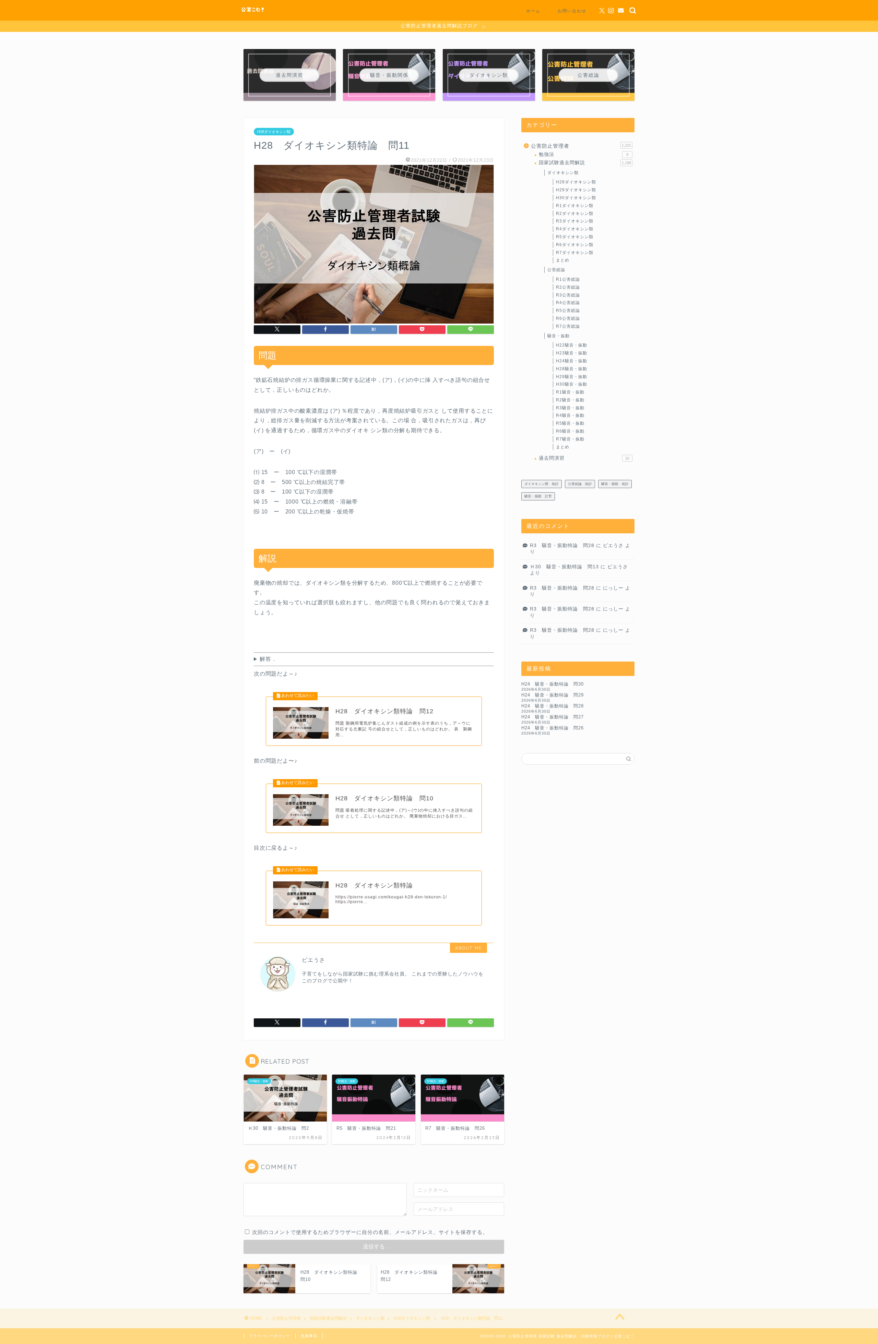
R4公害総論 (568, 302)
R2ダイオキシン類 (574, 213)
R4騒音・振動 (570, 415)
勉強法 (583, 154)
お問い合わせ (572, 10)
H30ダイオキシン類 (576, 197)
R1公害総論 (568, 279)
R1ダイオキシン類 (574, 205)
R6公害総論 (568, 318)
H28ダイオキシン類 (273, 132)
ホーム (533, 10)
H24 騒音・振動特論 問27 (552, 716)
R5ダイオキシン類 (574, 236)
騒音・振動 (558, 336)
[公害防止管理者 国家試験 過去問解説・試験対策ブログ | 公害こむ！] (253, 13)
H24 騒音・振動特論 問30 (552, 684)
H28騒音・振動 (571, 368)
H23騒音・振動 (571, 353)
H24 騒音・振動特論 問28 (552, 706)
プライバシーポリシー (269, 1336)
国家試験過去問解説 (585, 162)
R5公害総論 (568, 310)
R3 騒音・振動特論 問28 (562, 545)
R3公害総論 (568, 295)
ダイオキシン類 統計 (541, 484)
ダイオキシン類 (563, 172)
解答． (268, 659)
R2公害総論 (568, 287)
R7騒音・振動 (570, 439)
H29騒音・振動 (571, 376)
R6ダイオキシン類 (574, 244)
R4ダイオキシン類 (574, 229)
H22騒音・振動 (571, 345)
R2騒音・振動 (570, 400)
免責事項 (309, 1336)
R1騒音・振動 (570, 392)
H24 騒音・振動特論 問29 (552, 695)
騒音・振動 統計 (615, 484)
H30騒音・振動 (571, 384)
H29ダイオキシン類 (576, 189)
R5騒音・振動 (570, 423)
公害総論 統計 (580, 484)
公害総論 (556, 269)
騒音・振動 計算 (538, 496)
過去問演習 (584, 458)
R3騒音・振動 (570, 407)
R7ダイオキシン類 (574, 252)
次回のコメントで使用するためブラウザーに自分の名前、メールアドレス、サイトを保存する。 (370, 1232)
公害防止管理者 (581, 146)
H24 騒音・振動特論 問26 (552, 727)
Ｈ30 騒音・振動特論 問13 (564, 566)
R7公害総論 (568, 326)
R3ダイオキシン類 (574, 221)
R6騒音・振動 (570, 431)
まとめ (562, 260)
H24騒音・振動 (571, 361)
